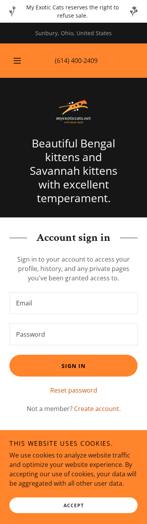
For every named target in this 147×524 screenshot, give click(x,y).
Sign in (73, 366)
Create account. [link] (97, 408)
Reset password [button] (73, 390)
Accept (74, 505)
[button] (17, 60)
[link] (74, 111)
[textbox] (73, 303)
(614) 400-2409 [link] (76, 60)
